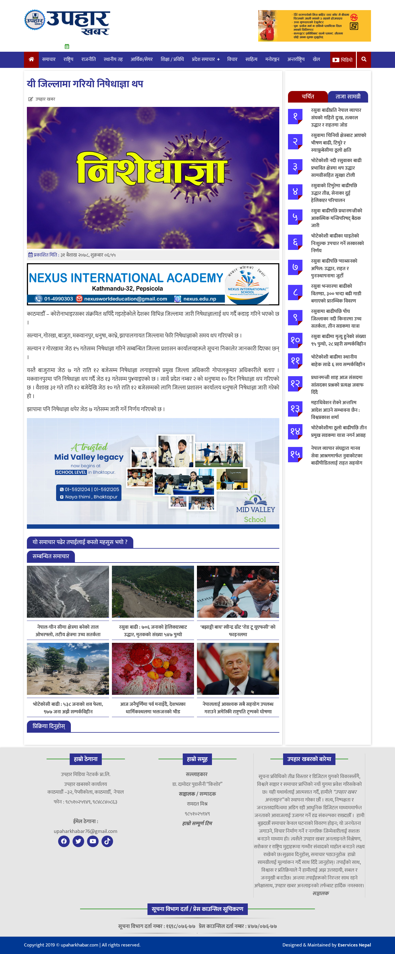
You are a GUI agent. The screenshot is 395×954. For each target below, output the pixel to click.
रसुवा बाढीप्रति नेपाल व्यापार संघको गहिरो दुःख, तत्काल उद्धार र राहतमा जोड (336, 117)
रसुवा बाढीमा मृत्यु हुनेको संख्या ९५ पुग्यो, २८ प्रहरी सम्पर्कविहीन (338, 340)
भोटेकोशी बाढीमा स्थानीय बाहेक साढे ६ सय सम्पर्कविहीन (338, 361)
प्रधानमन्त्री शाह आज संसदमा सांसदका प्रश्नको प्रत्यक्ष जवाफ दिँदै (337, 385)
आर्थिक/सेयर (142, 59)
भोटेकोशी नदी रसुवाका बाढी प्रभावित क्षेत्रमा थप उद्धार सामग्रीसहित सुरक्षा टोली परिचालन (336, 172)
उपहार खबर (45, 99)
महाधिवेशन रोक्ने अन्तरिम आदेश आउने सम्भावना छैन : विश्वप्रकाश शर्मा (335, 410)
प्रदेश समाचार (203, 59)
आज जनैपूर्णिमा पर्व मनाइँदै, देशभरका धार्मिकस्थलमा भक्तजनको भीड (153, 708)
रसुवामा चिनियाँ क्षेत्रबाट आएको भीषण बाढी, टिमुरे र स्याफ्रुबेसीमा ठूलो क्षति (338, 142)
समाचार (49, 59)
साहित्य (251, 59)
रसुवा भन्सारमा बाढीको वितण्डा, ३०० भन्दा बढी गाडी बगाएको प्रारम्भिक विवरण (336, 293)
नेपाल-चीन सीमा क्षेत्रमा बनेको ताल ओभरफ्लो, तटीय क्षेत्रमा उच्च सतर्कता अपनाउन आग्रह (68, 631)
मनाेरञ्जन (272, 59)
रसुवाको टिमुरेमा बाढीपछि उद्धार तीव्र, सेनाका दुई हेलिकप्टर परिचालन (334, 193)
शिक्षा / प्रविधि (172, 59)
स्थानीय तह (113, 59)
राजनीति (89, 59)
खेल (316, 59)
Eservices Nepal (354, 945)
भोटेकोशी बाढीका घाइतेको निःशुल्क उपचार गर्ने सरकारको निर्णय (337, 243)
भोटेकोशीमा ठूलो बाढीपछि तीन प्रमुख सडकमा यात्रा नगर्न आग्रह (339, 431)
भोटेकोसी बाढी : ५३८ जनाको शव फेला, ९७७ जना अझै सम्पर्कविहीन (68, 708)
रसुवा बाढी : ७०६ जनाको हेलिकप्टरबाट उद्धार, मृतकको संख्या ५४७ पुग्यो (153, 631)
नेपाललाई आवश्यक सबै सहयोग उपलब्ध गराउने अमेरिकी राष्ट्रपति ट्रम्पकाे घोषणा (238, 708)
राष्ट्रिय (68, 59)
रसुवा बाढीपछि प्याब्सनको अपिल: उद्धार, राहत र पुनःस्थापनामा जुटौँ (334, 268)
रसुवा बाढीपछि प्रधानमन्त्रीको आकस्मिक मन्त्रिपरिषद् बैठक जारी (336, 218)
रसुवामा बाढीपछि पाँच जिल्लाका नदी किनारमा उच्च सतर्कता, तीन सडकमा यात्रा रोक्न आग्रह (336, 322)
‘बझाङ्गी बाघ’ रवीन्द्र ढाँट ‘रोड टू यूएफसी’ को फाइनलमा (238, 631)
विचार (232, 59)
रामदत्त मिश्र (197, 804)
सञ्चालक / (189, 794)
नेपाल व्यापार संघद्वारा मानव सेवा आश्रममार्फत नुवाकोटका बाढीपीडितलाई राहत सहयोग (337, 455)
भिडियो (346, 60)
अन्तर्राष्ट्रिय (296, 59)
